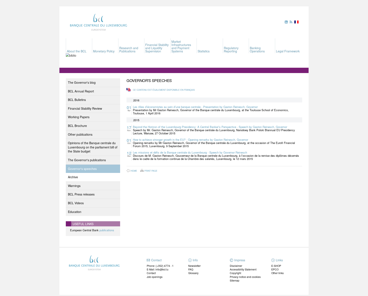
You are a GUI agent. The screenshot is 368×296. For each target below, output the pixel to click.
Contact (151, 273)
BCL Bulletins (77, 100)
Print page (150, 170)
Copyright (235, 273)
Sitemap (234, 280)
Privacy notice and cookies (245, 277)
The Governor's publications (87, 160)
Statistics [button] (204, 51)
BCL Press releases (81, 194)
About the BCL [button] (76, 51)
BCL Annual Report (81, 91)
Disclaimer (236, 265)
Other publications (80, 134)
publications (106, 230)
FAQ (190, 269)
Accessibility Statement (243, 269)
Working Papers (78, 117)
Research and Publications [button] (128, 49)
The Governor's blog (82, 82)
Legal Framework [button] (288, 51)
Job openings (154, 277)
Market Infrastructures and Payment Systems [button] (181, 46)
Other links (277, 273)
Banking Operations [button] (257, 49)
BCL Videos (76, 203)
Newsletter (194, 265)
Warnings (74, 186)
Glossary (193, 273)
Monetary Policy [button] (104, 51)
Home (134, 170)
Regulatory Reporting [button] (231, 49)
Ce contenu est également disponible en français (164, 89)
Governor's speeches (82, 169)
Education (74, 212)
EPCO (275, 269)
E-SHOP (276, 265)
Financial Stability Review (85, 108)
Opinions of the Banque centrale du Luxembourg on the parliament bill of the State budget (92, 147)
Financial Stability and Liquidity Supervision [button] (157, 48)
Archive (73, 177)
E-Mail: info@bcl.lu (157, 269)
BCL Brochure (77, 126)
